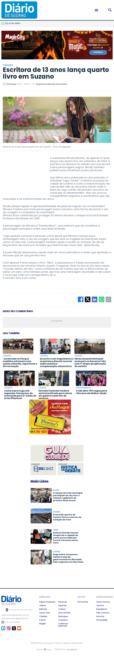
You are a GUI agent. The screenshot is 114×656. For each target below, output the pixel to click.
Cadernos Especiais (63, 624)
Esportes (62, 605)
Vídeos (42, 605)
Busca (110, 10)
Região (42, 623)
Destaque (63, 616)
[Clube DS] (57, 453)
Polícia (42, 620)
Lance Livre (44, 612)
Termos (100, 605)
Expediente (101, 609)
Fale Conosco (103, 612)
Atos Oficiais (64, 612)
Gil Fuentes (82, 601)
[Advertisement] (23, 174)
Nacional (62, 601)
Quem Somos (103, 601)
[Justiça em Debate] (70, 469)
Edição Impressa (47, 601)
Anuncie (100, 616)
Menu (102, 10)
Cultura (62, 609)
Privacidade (102, 620)
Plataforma (60, 649)
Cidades (43, 616)
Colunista (63, 620)
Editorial (43, 609)
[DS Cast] (43, 469)
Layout (39, 649)
